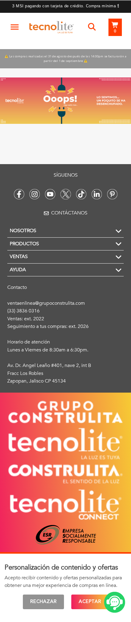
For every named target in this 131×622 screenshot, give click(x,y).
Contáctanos (69, 213)
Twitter (65, 194)
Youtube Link (50, 194)
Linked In (96, 194)
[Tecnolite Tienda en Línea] (51, 28)
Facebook (19, 194)
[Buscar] (91, 27)
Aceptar (90, 601)
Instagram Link (34, 194)
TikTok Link (81, 194)
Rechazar (43, 601)
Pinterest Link (112, 194)
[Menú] (14, 27)
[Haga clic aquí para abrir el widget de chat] (114, 602)
